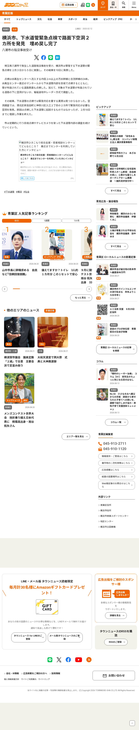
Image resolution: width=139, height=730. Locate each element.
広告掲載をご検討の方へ (35, 673)
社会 (50, 19)
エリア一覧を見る (75, 436)
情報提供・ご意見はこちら (115, 456)
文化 (39, 19)
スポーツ (72, 19)
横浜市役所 (105, 510)
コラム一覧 (115, 422)
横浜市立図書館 (108, 527)
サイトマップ (44, 679)
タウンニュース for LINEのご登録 (28, 637)
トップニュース (23, 19)
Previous (4, 289)
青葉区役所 (105, 505)
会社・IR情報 (12, 673)
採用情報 (55, 673)
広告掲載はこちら (110, 470)
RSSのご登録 (115, 642)
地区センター (106, 521)
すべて (7, 19)
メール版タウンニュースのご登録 (64, 637)
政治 (85, 19)
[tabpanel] (20, 252)
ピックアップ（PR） (114, 19)
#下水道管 (9, 192)
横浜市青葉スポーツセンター (114, 516)
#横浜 (19, 192)
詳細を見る (115, 615)
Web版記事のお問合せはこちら (116, 485)
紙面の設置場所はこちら (114, 476)
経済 (95, 19)
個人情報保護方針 (11, 679)
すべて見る (116, 190)
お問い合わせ (116, 675)
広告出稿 (69, 5)
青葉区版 (7, 13)
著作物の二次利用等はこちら (116, 463)
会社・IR (113, 7)
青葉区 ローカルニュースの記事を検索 (116, 349)
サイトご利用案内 (28, 679)
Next (89, 289)
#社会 (26, 192)
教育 (60, 19)
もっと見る (80, 297)
